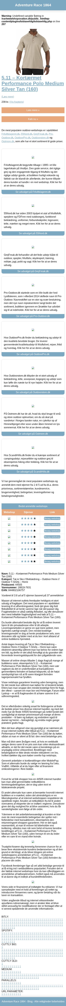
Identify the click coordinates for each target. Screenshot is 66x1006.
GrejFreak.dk (40, 134)
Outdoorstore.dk (40, 137)
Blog (30, 1001)
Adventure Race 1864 (33, 5)
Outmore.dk (8, 141)
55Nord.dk (26, 134)
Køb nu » (33, 119)
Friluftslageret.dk (11, 134)
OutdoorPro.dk (22, 137)
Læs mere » (33, 110)
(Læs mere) (8, 96)
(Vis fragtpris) (16, 102)
